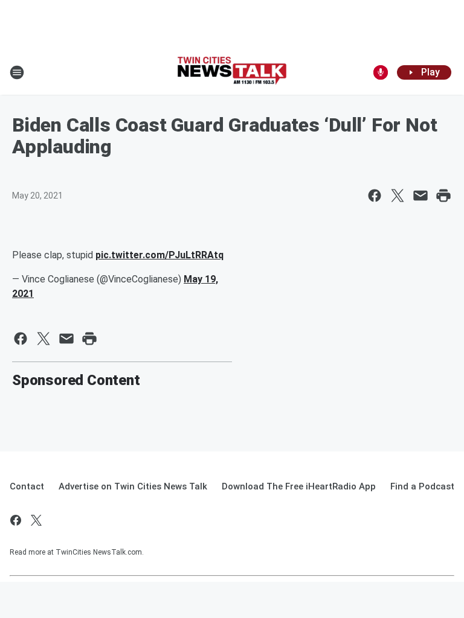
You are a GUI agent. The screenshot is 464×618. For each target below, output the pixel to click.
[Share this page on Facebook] (374, 195)
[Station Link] (232, 72)
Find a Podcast (422, 486)
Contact (27, 486)
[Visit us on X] (36, 520)
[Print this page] (443, 195)
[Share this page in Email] (420, 195)
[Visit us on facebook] (15, 520)
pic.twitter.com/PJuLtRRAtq (159, 255)
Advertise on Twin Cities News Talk (133, 486)
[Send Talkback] (380, 72)
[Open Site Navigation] (17, 72)
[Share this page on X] (397, 195)
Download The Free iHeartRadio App (299, 486)
